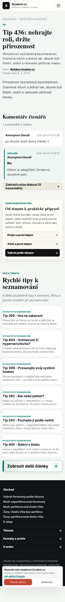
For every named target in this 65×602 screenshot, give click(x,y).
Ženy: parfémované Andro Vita (23, 516)
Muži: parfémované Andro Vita (23, 506)
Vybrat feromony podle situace (23, 496)
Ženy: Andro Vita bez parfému (23, 512)
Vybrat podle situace (20, 252)
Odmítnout (47, 582)
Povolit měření (18, 582)
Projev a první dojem (20, 234)
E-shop (7, 521)
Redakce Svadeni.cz (22, 69)
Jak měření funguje (14, 576)
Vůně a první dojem (19, 243)
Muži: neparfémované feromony (24, 501)
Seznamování (9, 19)
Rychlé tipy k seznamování (33, 19)
